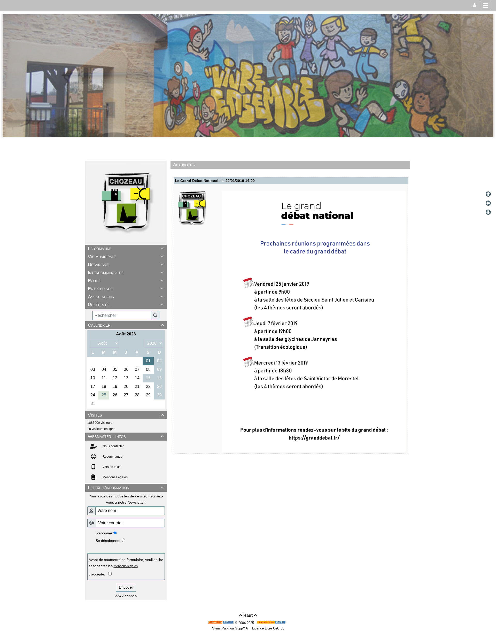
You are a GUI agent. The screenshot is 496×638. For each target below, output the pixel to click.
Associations (126, 296)
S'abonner (104, 533)
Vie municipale (126, 256)
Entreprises (126, 288)
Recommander (112, 456)
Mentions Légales (115, 477)
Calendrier (126, 325)
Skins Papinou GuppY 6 (231, 628)
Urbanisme (126, 264)
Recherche (126, 304)
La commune (126, 248)
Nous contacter (113, 446)
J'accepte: (98, 574)
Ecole (126, 280)
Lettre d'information (126, 487)
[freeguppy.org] (221, 623)
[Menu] (485, 5)
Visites (126, 415)
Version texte (111, 467)
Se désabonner (108, 541)
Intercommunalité (126, 272)
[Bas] (488, 212)
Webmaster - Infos (126, 436)
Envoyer (126, 587)
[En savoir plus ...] (272, 623)
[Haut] (488, 194)
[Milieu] (488, 203)
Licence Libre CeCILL (267, 628)
